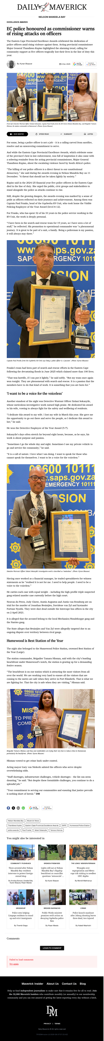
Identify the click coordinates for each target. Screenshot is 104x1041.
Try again (14, 964)
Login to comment (52, 948)
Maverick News (33, 821)
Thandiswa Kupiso (15, 825)
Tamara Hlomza (56, 830)
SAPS (64, 825)
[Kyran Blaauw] (11, 63)
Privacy (47, 1024)
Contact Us (69, 983)
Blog (83, 983)
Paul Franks (26, 830)
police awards (13, 830)
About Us (53, 983)
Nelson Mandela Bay (16, 821)
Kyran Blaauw (26, 63)
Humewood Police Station (80, 825)
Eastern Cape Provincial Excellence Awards (41, 825)
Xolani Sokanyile (41, 830)
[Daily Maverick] (52, 7)
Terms (57, 1024)
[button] (77, 64)
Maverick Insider (32, 983)
